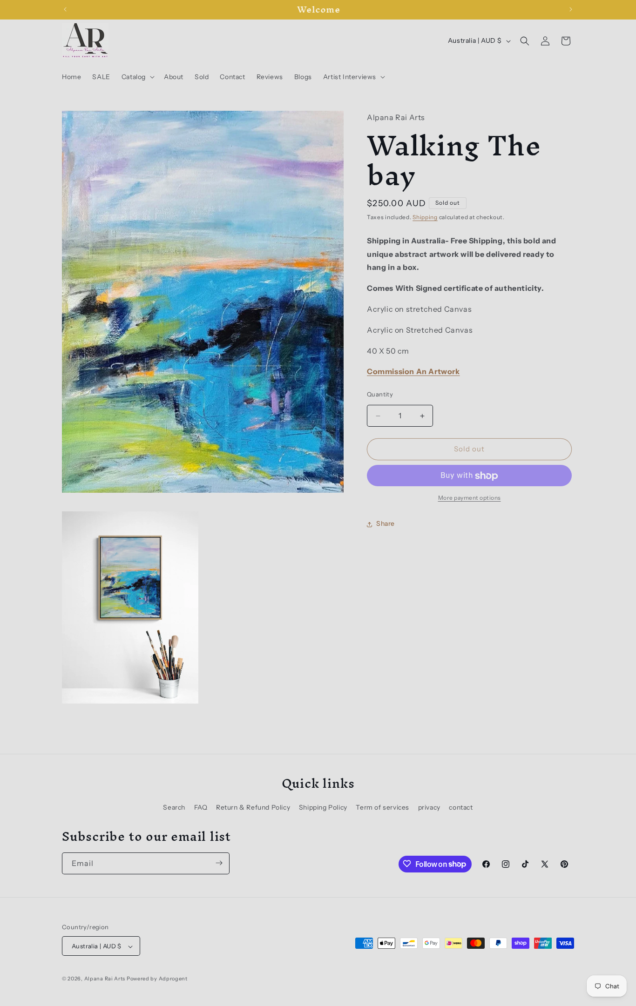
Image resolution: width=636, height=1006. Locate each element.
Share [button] (385, 524)
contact (461, 807)
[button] (137, 77)
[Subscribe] (219, 863)
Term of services (382, 807)
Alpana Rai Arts (105, 979)
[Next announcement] (571, 9)
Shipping (425, 217)
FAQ (201, 807)
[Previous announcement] (65, 9)
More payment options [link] (469, 498)
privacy (429, 807)
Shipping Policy (323, 807)
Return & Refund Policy (253, 807)
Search (174, 807)
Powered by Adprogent (157, 979)
